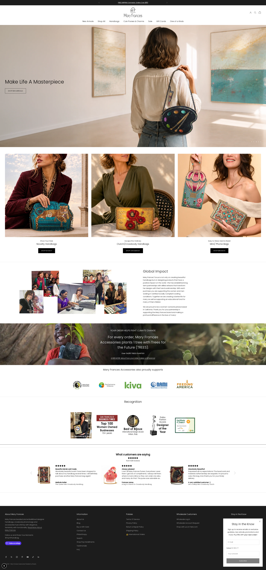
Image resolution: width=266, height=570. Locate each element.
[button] (31, 472)
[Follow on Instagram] (17, 557)
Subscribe (243, 561)
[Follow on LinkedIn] (38, 557)
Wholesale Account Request (188, 523)
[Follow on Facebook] (6, 557)
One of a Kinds (177, 21)
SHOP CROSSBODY (133, 251)
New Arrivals (88, 21)
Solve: (232, 548)
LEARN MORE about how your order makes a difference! (133, 358)
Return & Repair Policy (135, 527)
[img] (133, 458)
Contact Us (81, 530)
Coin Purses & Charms (134, 21)
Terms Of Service (133, 519)
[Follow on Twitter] (11, 557)
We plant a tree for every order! (133, 3)
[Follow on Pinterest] (22, 557)
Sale (150, 21)
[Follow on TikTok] (33, 557)
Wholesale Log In (183, 519)
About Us (80, 519)
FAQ (78, 549)
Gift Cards (161, 21)
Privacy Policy (131, 523)
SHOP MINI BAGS (219, 251)
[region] (133, 86)
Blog (78, 523)
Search (79, 538)
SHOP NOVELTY (46, 251)
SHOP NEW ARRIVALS (15, 91)
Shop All (101, 21)
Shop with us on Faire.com (187, 527)
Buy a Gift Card (83, 527)
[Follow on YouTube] (28, 557)
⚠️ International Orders (135, 534)
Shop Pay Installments (85, 542)
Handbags (114, 21)
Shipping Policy (132, 530)
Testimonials (82, 546)
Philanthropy (82, 534)
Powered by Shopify (30, 564)
